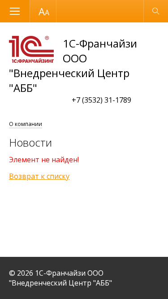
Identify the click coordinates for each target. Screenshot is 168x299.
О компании (25, 124)
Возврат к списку (39, 176)
